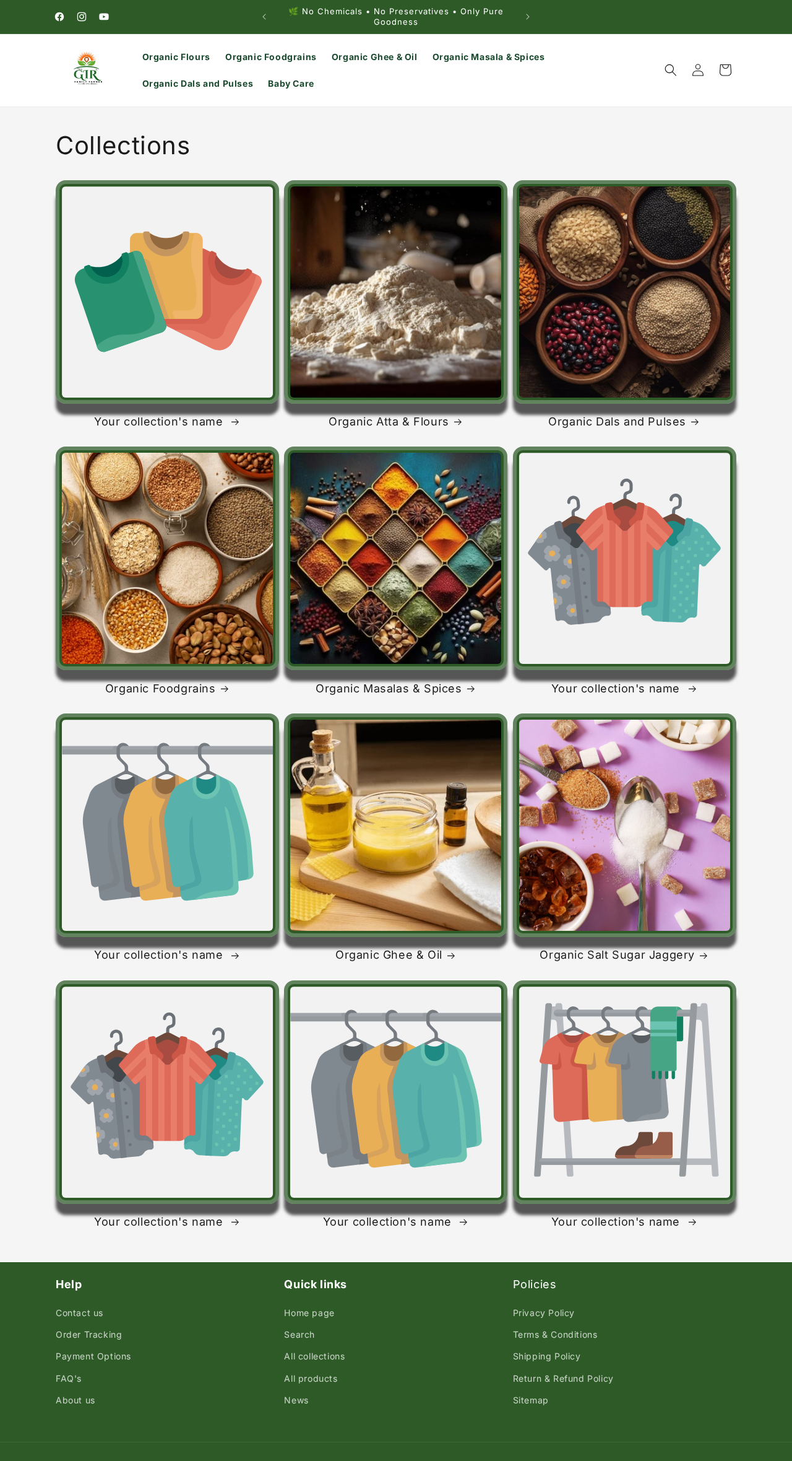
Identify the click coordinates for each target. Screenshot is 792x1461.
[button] (670, 70)
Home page (309, 1312)
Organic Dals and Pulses (617, 421)
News (296, 1400)
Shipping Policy (547, 1356)
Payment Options (93, 1356)
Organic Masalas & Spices (389, 688)
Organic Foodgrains (160, 688)
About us (75, 1400)
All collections (314, 1356)
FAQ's (69, 1378)
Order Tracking (89, 1334)
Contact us (79, 1312)
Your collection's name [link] (160, 421)
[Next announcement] (527, 16)
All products (310, 1378)
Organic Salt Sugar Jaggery (617, 954)
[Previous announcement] (264, 16)
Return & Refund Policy (563, 1378)
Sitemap (531, 1400)
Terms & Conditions (555, 1334)
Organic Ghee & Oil (388, 954)
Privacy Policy (544, 1312)
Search (299, 1334)
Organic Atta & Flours (389, 421)
